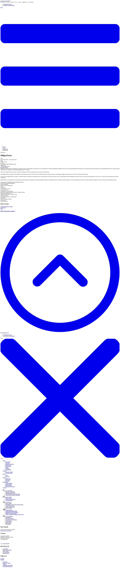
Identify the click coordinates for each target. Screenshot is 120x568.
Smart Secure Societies (10, 486)
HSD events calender (7, 550)
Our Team (8, 463)
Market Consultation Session (11, 513)
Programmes (5, 482)
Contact (4, 487)
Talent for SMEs (9, 508)
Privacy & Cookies (6, 563)
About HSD (8, 461)
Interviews (8, 476)
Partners (4, 470)
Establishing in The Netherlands (12, 512)
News (4, 474)
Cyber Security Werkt (10, 505)
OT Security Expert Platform (11, 519)
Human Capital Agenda (10, 506)
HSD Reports (8, 523)
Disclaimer (5, 561)
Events (4, 477)
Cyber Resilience (9, 483)
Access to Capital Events (10, 499)
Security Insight (9, 522)
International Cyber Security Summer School (14, 504)
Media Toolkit (8, 469)
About (4, 460)
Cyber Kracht (8, 524)
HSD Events (8, 478)
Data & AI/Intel (9, 485)
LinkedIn (2, 558)
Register (6, 167)
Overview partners (9, 472)
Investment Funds (9, 500)
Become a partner (9, 473)
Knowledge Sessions (10, 518)
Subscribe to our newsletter (5, 530)
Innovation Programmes (10, 491)
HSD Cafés (8, 479)
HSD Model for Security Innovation (13, 494)
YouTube (2, 559)
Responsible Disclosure (7, 566)
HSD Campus (8, 466)
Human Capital (9, 484)
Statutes (4, 564)
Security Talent (8, 503)
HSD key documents (10, 464)
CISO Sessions (8, 520)
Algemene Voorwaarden (8, 565)
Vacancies (7, 468)
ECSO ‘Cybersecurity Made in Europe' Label (15, 514)
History (7, 467)
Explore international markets (11, 511)
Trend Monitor (8, 517)
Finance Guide (8, 498)
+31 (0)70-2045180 (5, 543)
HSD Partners (8, 465)
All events (8, 481)
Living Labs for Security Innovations (13, 495)
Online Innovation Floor (10, 492)
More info (2, 167)
